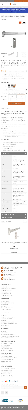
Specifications (5, 153)
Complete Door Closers (6, 309)
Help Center (3, 315)
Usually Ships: (18, 71)
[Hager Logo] (22, 22)
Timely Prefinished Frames (7, 348)
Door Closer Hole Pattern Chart (8, 377)
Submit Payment (4, 325)
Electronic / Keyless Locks (7, 307)
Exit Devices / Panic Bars (21, 15)
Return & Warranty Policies (7, 322)
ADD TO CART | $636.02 (17, 103)
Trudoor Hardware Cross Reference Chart (10, 336)
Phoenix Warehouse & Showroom (8, 334)
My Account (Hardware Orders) (8, 317)
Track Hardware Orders (6, 318)
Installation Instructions (8, 214)
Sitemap (2, 408)
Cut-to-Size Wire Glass (6, 361)
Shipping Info (4, 320)
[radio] (9, 85)
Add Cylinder (4, 96)
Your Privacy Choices (11, 407)
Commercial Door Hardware (10, 15)
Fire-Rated (4, 93)
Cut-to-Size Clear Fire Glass (7, 359)
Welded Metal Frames (6, 347)
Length (5, 89)
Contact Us (3, 331)
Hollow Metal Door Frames (7, 343)
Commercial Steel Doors (6, 290)
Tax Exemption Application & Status (9, 323)
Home (2, 15)
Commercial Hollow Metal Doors (8, 288)
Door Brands (4, 287)
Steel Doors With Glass (6, 293)
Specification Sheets (7, 217)
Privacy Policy (3, 407)
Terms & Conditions (19, 407)
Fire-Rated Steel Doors (6, 292)
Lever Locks (3, 306)
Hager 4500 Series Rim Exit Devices (15, 16)
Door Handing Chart (5, 373)
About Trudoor (4, 332)
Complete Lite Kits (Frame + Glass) (8, 357)
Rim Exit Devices (4, 16)
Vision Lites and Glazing (6, 356)
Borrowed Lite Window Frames (8, 350)
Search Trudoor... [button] (24, 4)
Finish (5, 86)
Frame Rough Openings (6, 372)
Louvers (3, 363)
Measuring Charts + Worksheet (8, 368)
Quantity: (5, 99)
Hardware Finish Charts (6, 375)
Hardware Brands (5, 301)
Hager (14, 156)
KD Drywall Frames (5, 345)
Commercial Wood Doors (6, 295)
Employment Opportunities (7, 337)
